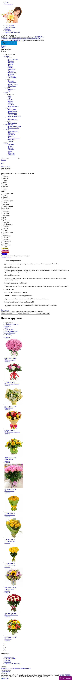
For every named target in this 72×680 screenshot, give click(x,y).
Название (7, 326)
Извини (5, 202)
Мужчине (11, 153)
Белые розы (12, 109)
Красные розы (12, 111)
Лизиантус (11, 69)
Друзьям (11, 144)
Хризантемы (12, 77)
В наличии (7, 334)
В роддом (6, 204)
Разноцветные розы (14, 116)
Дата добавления (9, 333)
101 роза (11, 104)
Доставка (7, 29)
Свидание (11, 134)
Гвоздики (11, 62)
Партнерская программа (12, 32)
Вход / (6, 2)
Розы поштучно (13, 106)
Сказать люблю (8, 201)
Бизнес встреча (8, 206)
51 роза (10, 103)
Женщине (6, 177)
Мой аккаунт (5, 668)
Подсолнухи (12, 72)
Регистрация (8, 4)
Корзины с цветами (14, 126)
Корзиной (6, 212)
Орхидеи (11, 71)
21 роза (10, 101)
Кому (6, 143)
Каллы (10, 66)
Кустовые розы (13, 119)
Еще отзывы (5, 310)
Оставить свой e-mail (43, 313)
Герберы (11, 61)
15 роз (10, 99)
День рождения (13, 131)
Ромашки (11, 74)
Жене (4, 190)
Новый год (11, 139)
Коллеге (10, 146)
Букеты (6, 56)
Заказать (7, 361)
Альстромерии (13, 59)
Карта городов (9, 25)
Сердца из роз (12, 123)
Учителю (11, 149)
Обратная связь (5, 671)
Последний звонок (14, 138)
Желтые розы (12, 114)
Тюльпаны (11, 76)
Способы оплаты (9, 27)
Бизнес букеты (13, 84)
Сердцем (6, 213)
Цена (6, 328)
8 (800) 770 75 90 (39, 37)
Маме (5, 182)
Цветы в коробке (13, 128)
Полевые (11, 81)
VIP (9, 91)
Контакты (7, 30)
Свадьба (11, 136)
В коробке (6, 215)
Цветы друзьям (5, 166)
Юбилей (11, 133)
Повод (6, 129)
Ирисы (10, 64)
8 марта (10, 141)
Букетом (5, 210)
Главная (3, 160)
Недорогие (11, 89)
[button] (65, 678)
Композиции (8, 124)
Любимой (11, 154)
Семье (10, 151)
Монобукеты (12, 86)
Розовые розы (12, 113)
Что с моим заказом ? (16, 668)
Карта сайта (27, 668)
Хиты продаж (8, 329)
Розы (6, 93)
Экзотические (12, 82)
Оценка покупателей (11, 331)
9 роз (9, 98)
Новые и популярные (11, 324)
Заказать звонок (10, 43)
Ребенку (11, 148)
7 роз (9, 96)
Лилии (10, 67)
